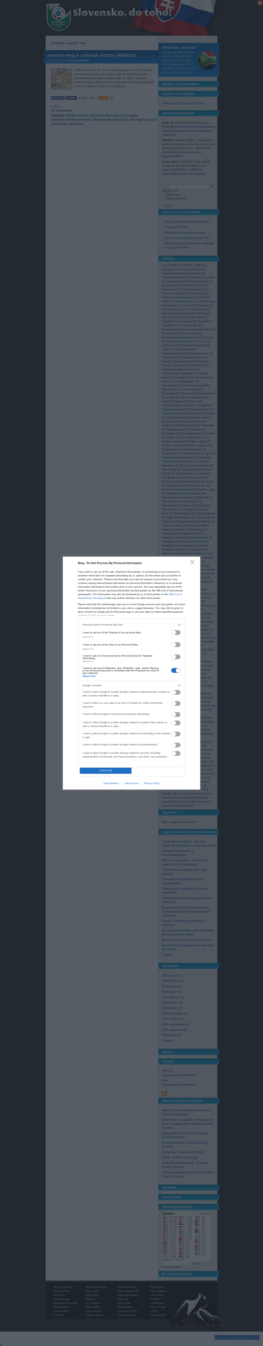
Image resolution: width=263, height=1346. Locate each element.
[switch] (176, 632)
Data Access (131, 783)
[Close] (193, 563)
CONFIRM (105, 770)
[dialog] (131, 673)
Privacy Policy (152, 783)
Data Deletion (111, 783)
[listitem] (131, 625)
